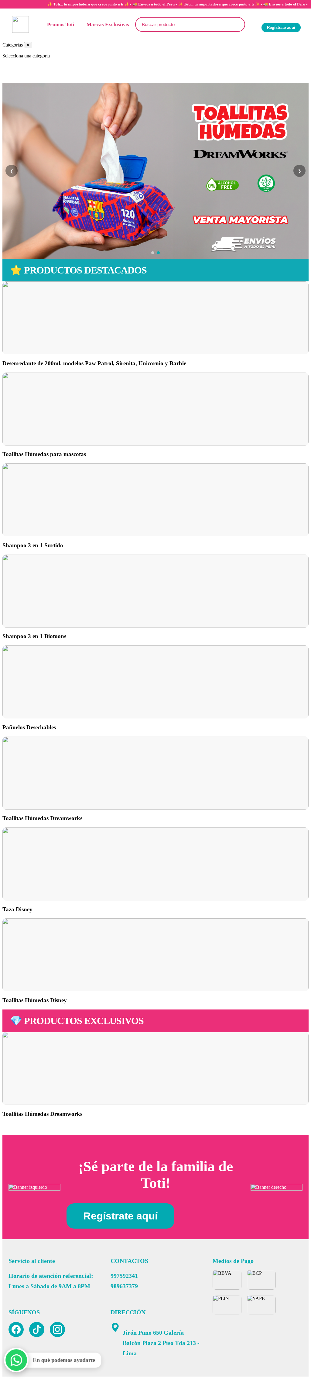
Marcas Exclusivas (108, 24)
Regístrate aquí (281, 27)
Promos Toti (60, 24)
